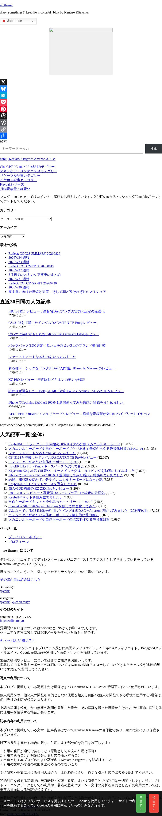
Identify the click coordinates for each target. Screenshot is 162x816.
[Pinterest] (81, 109)
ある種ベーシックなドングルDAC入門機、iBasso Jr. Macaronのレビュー (61, 368)
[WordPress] (81, 122)
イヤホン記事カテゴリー (18, 180)
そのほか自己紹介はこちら (20, 579)
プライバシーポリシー (25, 537)
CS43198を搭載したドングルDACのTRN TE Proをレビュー (52, 323)
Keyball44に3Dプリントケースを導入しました (42, 484)
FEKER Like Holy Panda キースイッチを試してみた (46, 466)
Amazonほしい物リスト (17, 640)
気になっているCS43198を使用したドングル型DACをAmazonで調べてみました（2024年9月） (79, 510)
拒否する (154, 803)
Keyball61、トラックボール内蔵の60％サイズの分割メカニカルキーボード (64, 444)
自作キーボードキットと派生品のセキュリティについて (50, 502)
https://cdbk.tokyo (12, 620)
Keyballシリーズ (12, 184)
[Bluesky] (81, 88)
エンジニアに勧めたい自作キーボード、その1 (43, 462)
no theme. (6, 5)
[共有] (81, 136)
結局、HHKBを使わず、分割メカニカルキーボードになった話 (55, 479)
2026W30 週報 (18, 287)
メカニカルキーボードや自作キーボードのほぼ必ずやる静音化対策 (59, 519)
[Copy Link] (81, 129)
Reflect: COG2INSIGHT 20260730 (32, 283)
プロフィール (18, 541)
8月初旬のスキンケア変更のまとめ (34, 274)
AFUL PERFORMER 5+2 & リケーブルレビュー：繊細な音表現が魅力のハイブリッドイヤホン (79, 414)
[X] (81, 82)
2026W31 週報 (18, 279)
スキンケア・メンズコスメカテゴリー (28, 171)
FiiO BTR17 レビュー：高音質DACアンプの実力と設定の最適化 (56, 311)
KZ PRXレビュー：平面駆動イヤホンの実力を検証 (46, 379)
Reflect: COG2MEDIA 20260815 (31, 266)
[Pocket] (81, 102)
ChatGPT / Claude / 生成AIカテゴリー (27, 166)
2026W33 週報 (18, 262)
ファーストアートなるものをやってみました (42, 357)
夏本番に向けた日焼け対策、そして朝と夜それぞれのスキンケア (57, 292)
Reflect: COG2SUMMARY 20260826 (34, 253)
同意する (141, 803)
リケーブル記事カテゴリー (20, 175)
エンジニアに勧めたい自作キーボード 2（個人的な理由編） (53, 515)
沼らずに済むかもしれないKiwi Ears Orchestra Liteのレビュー (53, 334)
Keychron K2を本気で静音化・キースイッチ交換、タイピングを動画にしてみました (71, 471)
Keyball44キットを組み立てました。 (35, 497)
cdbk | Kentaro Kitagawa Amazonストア (27, 159)
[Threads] (81, 115)
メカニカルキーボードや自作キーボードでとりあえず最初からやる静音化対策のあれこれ (75, 448)
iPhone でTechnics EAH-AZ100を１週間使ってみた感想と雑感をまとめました (65, 402)
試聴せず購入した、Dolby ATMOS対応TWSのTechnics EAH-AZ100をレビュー (66, 391)
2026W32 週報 (18, 270)
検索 (3, 141)
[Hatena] (81, 95)
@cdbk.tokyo (21, 602)
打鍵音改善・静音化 (15, 189)
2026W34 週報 (18, 257)
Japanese (14, 21)
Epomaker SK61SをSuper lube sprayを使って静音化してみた (52, 506)
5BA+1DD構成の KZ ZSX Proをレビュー (38, 488)
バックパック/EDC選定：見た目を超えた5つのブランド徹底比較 (57, 345)
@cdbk (5, 591)
